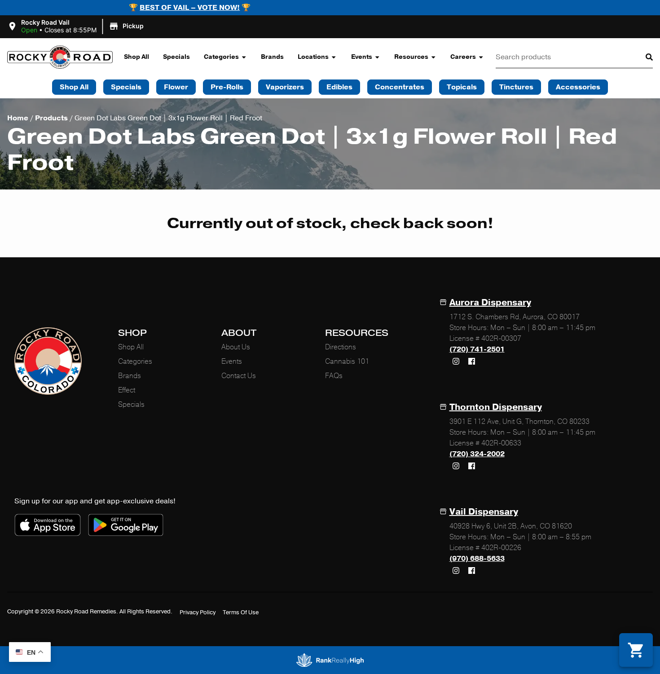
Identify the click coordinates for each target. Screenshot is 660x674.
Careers (463, 57)
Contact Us (238, 376)
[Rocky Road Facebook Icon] (472, 361)
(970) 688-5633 (477, 559)
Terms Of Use (241, 612)
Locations (313, 57)
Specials (176, 57)
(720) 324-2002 (477, 454)
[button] (76, 26)
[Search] (642, 57)
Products (51, 118)
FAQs (334, 376)
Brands (272, 57)
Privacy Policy (198, 612)
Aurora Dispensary (490, 302)
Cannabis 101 (347, 361)
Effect (126, 390)
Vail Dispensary (483, 512)
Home (17, 118)
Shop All (136, 57)
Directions (340, 347)
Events (361, 57)
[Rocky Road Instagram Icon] (456, 361)
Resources (411, 57)
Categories (221, 57)
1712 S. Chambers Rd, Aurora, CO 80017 (514, 317)
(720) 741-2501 (477, 349)
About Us (235, 347)
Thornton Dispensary (495, 407)
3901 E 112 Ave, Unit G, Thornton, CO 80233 (519, 422)
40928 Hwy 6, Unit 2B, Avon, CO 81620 (510, 526)
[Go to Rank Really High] (330, 660)
